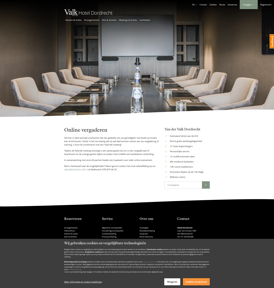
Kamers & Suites (73, 20)
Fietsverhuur (69, 230)
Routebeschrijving (147, 230)
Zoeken (213, 4)
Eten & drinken (109, 20)
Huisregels (144, 227)
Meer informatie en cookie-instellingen (83, 281)
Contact (203, 4)
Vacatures (232, 4)
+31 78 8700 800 (186, 236)
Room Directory (146, 236)
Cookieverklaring (74, 269)
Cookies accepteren (196, 281)
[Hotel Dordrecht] (88, 15)
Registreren (265, 4)
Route (222, 4)
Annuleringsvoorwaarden (112, 230)
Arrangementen (91, 20)
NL (193, 4)
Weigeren (172, 281)
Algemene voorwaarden (112, 227)
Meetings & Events (128, 20)
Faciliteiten (145, 20)
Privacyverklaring (109, 236)
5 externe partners (149, 262)
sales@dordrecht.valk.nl (76, 169)
